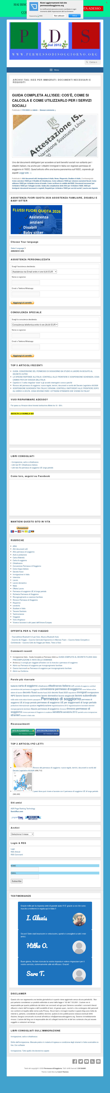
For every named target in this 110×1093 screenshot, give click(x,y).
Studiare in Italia (74, 178)
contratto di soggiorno (82, 686)
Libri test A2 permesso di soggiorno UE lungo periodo (32, 467)
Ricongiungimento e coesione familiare (28, 597)
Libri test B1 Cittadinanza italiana (24, 465)
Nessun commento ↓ (48, 110)
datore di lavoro (16, 692)
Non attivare (59, 16)
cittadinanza (42, 686)
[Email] (98, 1061)
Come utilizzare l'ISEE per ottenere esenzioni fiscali (71, 181)
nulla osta (14, 699)
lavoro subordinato (85, 695)
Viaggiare (16, 617)
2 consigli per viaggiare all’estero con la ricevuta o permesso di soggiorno (49, 662)
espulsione (72, 692)
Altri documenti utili (29, 178)
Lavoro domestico (20, 583)
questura (33, 705)
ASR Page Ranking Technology (23, 808)
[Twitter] (80, 1061)
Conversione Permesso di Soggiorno (27, 566)
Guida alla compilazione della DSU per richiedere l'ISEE (62, 185)
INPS (13, 695)
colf (72, 685)
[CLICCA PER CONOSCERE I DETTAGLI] (36, 233)
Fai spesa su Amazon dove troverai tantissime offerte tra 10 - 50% (36, 405)
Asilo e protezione (20, 554)
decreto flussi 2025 (60, 692)
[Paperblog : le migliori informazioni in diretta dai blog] (18, 819)
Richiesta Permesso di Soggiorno (26, 594)
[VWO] (40, 16)
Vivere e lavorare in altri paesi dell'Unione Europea (32, 622)
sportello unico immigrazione (87, 712)
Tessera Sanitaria (19, 611)
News (56, 178)
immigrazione (93, 692)
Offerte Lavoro (18, 588)
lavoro (19, 695)
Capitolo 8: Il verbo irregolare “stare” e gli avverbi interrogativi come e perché (42, 382)
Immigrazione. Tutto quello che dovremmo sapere (30, 1050)
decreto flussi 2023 (44, 692)
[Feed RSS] (92, 1061)
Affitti (15, 546)
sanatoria (16, 605)
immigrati (82, 692)
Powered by (33, 16)
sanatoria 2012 (70, 711)
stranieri (15, 715)
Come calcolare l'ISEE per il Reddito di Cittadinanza (31, 181)
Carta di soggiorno (20, 560)
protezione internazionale (20, 705)
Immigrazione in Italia (46, 178)
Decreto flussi (18, 571)
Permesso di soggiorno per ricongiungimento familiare (41, 665)
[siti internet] (47, 735)
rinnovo (63, 709)
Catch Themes (63, 1072)
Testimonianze (18, 614)
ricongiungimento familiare (20, 709)
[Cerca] (87, 62)
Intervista (16, 577)
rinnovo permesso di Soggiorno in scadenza (37, 712)
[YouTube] (86, 1061)
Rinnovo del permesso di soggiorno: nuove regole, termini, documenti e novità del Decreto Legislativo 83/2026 (55, 385)
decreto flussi (30, 692)
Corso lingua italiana (20, 568)
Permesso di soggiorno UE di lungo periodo (29, 591)
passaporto (37, 699)
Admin (34, 110)
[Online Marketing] (33, 819)
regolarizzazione (44, 705)
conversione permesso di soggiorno (61, 689)
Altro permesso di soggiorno (23, 551)
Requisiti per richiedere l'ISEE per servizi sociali (63, 188)
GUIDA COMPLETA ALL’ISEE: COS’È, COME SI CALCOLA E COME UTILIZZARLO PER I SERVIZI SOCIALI (51, 100)
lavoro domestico (49, 695)
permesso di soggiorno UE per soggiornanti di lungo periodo (66, 702)
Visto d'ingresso (19, 619)
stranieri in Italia (26, 715)
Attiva (74, 16)
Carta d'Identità (18, 557)
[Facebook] (74, 1061)
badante (14, 685)
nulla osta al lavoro (26, 699)
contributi (92, 686)
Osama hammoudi (20, 668)
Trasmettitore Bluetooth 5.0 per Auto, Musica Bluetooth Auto (35, 637)
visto (33, 715)
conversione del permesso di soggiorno (25, 689)
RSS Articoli (15, 851)
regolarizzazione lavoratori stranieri (81, 705)
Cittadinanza (17, 563)
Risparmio (63, 178)
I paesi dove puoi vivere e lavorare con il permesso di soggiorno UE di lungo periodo (65, 791)
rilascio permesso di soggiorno (45, 708)
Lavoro (15, 580)
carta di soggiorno (28, 685)
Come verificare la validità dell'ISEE (60, 183)
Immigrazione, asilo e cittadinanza (25, 462)
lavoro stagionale (66, 695)
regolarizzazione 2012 (60, 705)
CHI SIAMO (81, 1068)
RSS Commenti (17, 854)
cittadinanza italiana (59, 685)
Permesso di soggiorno (61, 698)
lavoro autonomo (32, 695)
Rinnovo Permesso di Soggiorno (25, 600)
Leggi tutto (25, 172)
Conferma (24, 671)
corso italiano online (89, 689)
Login (13, 849)
